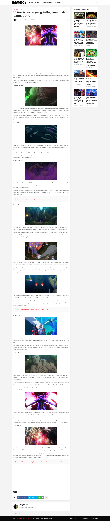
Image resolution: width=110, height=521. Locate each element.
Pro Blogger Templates (25, 518)
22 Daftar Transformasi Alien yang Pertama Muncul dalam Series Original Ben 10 (91, 61)
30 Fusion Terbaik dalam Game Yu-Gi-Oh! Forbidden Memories (91, 23)
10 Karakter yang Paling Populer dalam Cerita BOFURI (35, 309)
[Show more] (46, 497)
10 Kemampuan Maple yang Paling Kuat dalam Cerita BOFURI (37, 199)
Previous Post (17, 513)
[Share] (67, 20)
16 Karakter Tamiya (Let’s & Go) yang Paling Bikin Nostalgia (79, 41)
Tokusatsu (57, 2)
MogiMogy (23, 505)
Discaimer (95, 518)
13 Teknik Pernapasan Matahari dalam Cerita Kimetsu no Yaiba (91, 81)
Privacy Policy (86, 518)
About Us (77, 518)
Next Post (66, 513)
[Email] (42, 497)
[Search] (97, 2)
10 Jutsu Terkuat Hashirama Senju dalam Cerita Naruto (79, 81)
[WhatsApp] (39, 497)
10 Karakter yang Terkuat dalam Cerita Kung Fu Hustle (79, 60)
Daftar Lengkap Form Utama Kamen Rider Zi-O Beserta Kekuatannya (91, 100)
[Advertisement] (41, 59)
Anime (37, 2)
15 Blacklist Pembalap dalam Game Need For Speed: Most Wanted (79, 23)
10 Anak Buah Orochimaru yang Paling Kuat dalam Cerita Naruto (91, 42)
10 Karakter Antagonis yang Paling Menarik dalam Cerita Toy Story (79, 100)
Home (31, 2)
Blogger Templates (46, 518)
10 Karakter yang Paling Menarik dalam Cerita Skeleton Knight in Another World (41, 462)
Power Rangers (47, 2)
